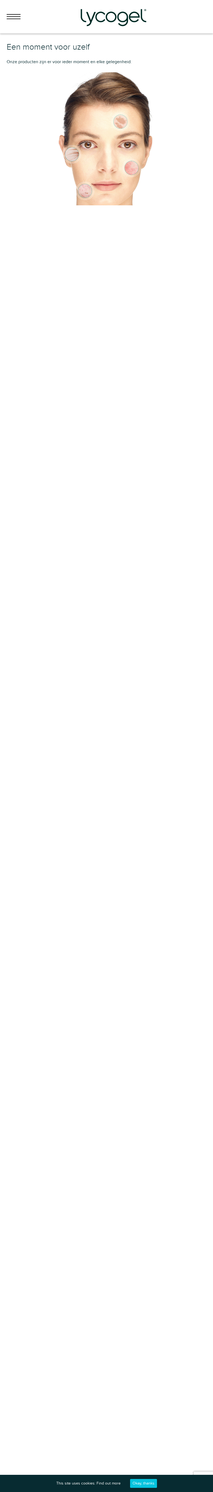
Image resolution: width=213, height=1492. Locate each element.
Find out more (109, 1483)
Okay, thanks (143, 1483)
